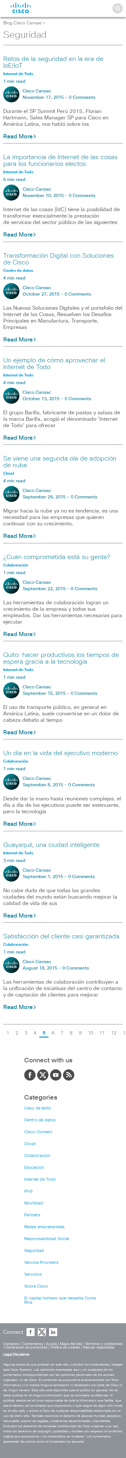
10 (90, 1033)
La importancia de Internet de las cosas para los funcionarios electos (60, 160)
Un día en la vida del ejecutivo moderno (60, 753)
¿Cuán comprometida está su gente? (56, 557)
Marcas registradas (99, 1347)
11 (102, 1033)
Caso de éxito (37, 1108)
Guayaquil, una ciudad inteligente (51, 845)
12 (113, 1033)
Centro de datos (40, 1120)
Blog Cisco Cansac (22, 23)
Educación (34, 1168)
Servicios (33, 1275)
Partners (32, 1215)
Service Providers (41, 1263)
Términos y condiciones (104, 1344)
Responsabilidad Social (46, 1239)
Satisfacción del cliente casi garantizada (61, 936)
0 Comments (82, 97)
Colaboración (37, 1156)
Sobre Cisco (36, 1286)
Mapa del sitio (71, 1344)
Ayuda (51, 1344)
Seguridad (34, 1251)
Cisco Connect (38, 1132)
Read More (18, 137)
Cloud (30, 1144)
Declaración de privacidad (26, 1347)
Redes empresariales (44, 1227)
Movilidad (33, 1203)
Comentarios (33, 1344)
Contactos (11, 1344)
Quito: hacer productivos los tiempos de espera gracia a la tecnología (61, 658)
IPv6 (28, 1191)
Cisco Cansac (37, 91)
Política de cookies (65, 1347)
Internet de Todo (40, 1180)
